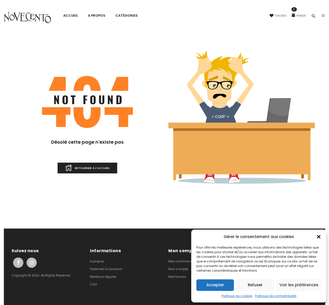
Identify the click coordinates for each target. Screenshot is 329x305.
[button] (318, 236)
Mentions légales (103, 276)
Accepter (215, 285)
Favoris (281, 16)
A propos (97, 261)
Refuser (255, 285)
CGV (93, 284)
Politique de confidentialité (275, 296)
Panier (299, 16)
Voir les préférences (298, 285)
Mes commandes (182, 261)
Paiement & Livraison (106, 269)
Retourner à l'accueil (92, 168)
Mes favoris (177, 276)
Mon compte (178, 269)
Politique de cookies (237, 296)
